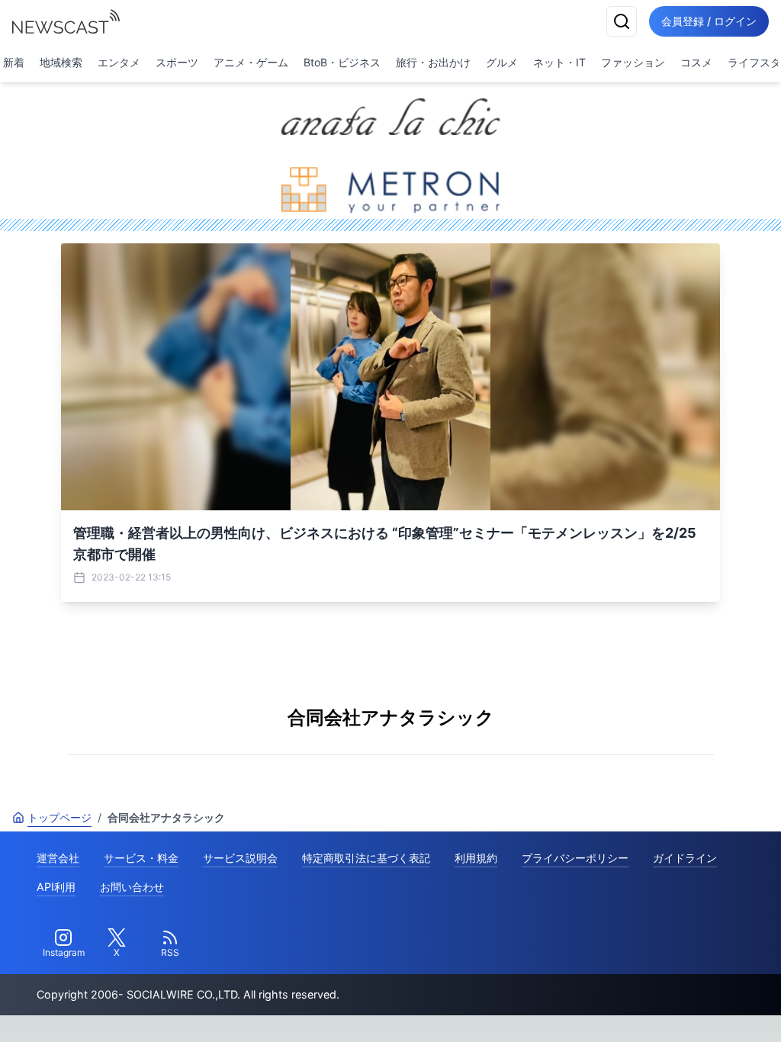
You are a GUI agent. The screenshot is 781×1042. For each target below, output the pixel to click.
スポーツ (177, 62)
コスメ (696, 62)
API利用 (56, 886)
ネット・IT (559, 62)
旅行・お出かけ (433, 62)
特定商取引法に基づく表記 (366, 857)
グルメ (502, 62)
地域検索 (61, 62)
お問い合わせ (132, 886)
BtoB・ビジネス (342, 62)
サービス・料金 (141, 857)
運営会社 (58, 857)
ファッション (633, 62)
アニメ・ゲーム (251, 62)
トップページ (59, 817)
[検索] (621, 21)
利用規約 (476, 857)
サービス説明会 (240, 857)
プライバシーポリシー (575, 857)
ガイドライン (685, 857)
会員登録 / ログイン (709, 20)
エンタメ (119, 62)
